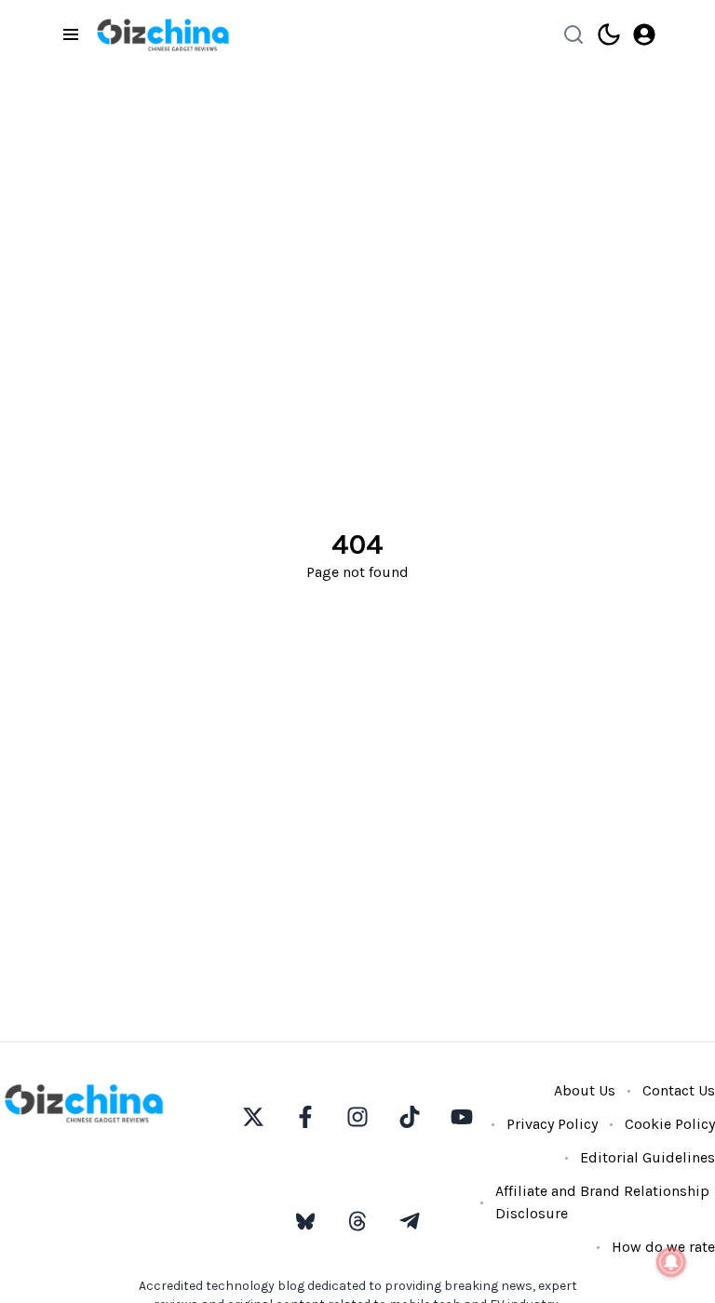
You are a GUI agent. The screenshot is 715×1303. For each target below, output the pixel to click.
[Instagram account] (357, 1117)
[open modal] (644, 34)
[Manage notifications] (671, 1262)
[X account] (253, 1117)
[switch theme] (609, 34)
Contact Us (678, 1090)
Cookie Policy (670, 1124)
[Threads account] (357, 1221)
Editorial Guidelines (647, 1157)
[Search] (573, 34)
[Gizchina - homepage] (163, 35)
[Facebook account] (305, 1117)
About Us (584, 1090)
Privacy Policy (552, 1124)
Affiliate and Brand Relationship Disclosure (602, 1202)
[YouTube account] (462, 1117)
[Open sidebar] (71, 34)
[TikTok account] (409, 1117)
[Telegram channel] (409, 1221)
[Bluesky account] (305, 1221)
